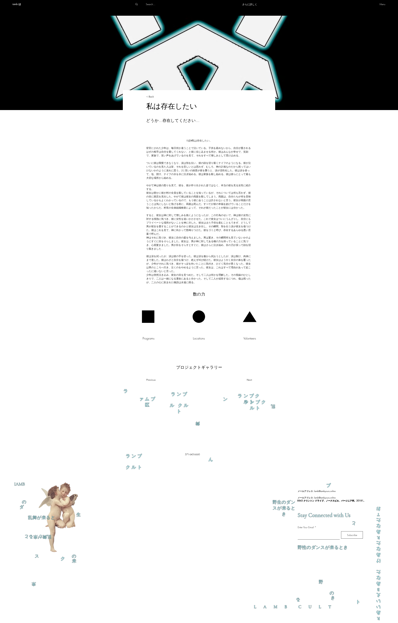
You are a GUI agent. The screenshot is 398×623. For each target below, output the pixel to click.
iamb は (16, 4)
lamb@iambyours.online (325, 491)
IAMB (19, 484)
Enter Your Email (306, 527)
